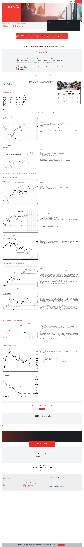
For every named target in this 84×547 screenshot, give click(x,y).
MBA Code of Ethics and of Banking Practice (30, 523)
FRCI (64, 531)
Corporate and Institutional (43, 1)
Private (33, 1)
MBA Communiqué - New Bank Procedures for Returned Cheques (30, 527)
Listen (42, 443)
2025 (17, 25)
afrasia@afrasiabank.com (46, 496)
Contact (61, 524)
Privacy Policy (64, 524)
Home (4, 25)
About (28, 1)
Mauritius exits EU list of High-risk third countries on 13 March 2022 (31, 519)
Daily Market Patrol (12, 25)
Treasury (6, 25)
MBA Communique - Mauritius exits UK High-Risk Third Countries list (30, 521)
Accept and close (60, 544)
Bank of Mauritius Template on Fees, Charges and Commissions (11, 522)
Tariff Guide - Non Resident (7, 518)
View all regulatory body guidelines (28, 528)
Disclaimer (51, 524)
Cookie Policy (69, 524)
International (54, 1)
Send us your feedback (56, 524)
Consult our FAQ (42, 492)
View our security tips (26, 529)
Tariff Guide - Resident (7, 520)
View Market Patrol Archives (43, 435)
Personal (4, 527)
